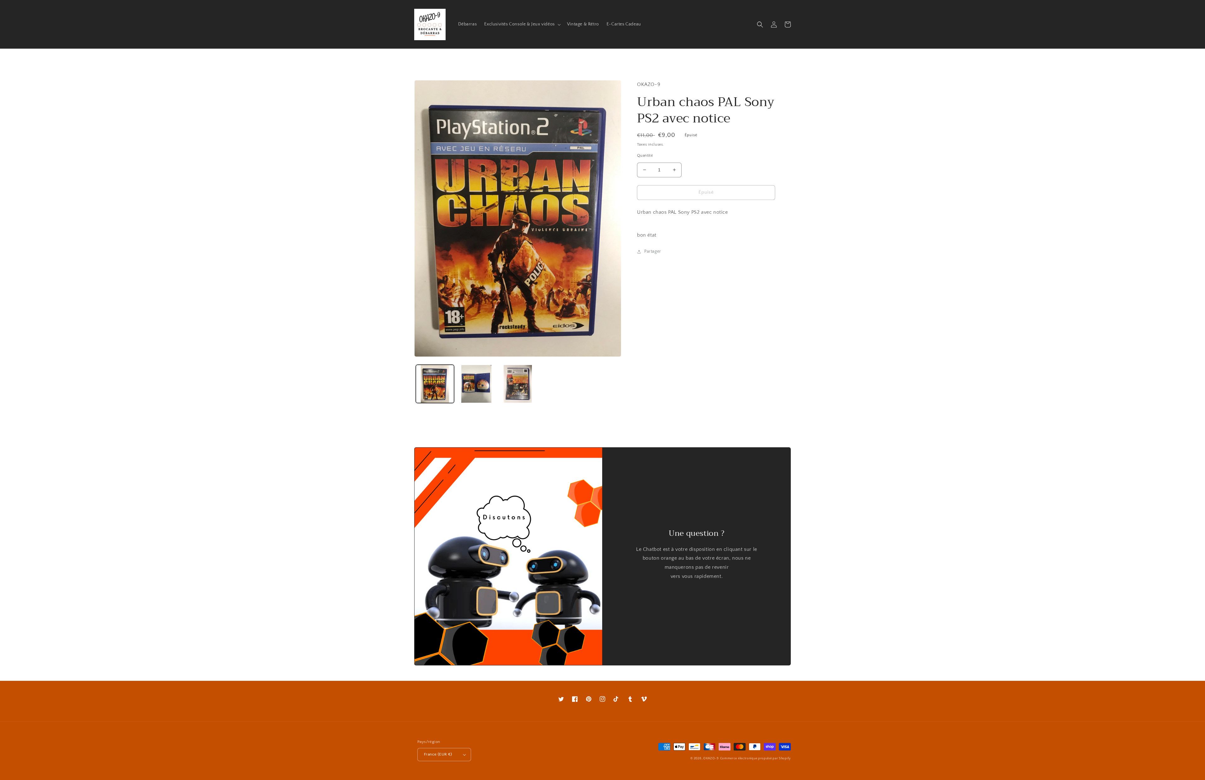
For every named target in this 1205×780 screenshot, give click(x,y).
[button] (521, 24)
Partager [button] (652, 251)
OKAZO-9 (711, 758)
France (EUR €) (438, 754)
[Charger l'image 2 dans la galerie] (476, 384)
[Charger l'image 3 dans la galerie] (518, 384)
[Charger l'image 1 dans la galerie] (435, 384)
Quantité (645, 155)
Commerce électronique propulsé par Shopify (755, 758)
